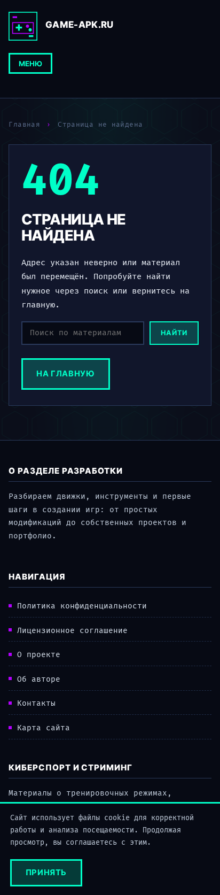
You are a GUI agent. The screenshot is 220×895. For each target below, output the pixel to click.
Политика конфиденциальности (82, 606)
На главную (65, 374)
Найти (174, 333)
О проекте (38, 654)
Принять (46, 872)
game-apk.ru (79, 24)
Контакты (36, 703)
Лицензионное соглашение (72, 630)
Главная (24, 124)
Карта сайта (43, 727)
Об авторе (38, 679)
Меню (30, 63)
